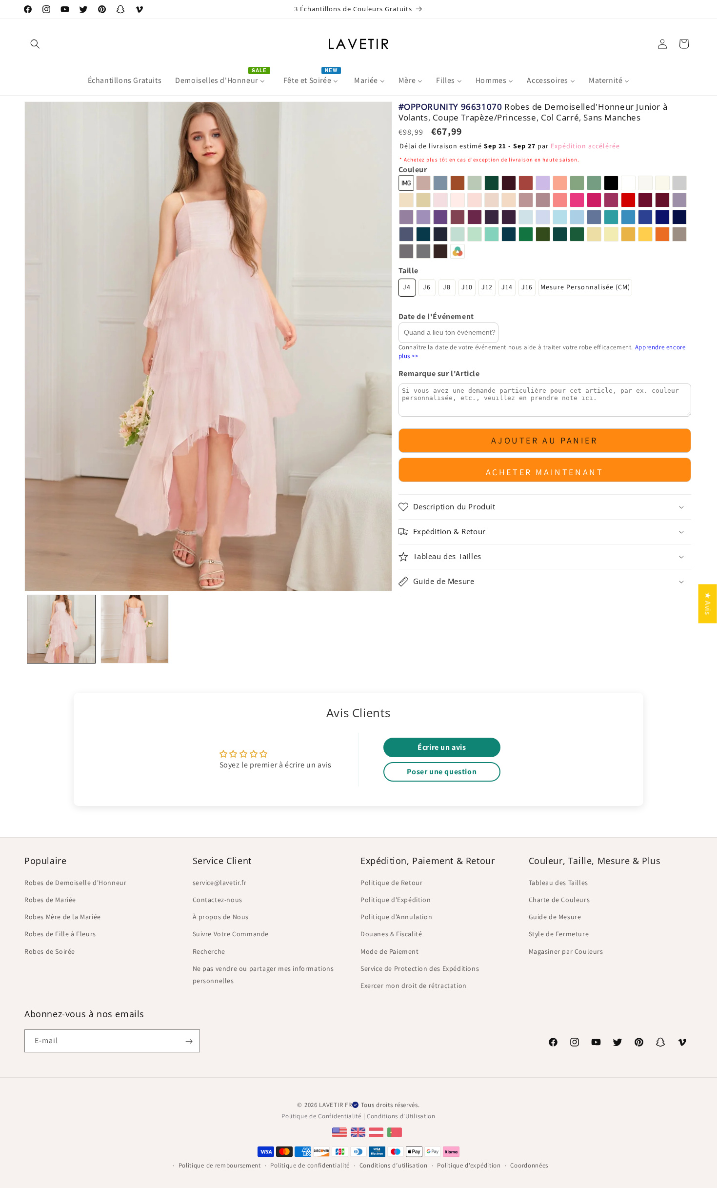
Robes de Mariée (50, 899)
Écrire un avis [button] (442, 747)
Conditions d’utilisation (393, 1165)
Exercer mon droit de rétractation (413, 985)
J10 (467, 287)
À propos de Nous (221, 916)
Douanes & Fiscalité (391, 933)
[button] (35, 44)
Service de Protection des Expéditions (419, 968)
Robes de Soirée (49, 950)
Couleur (412, 169)
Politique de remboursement (220, 1165)
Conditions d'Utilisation (401, 1115)
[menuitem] (125, 81)
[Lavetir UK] (359, 1131)
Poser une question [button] (442, 771)
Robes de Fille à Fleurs (60, 933)
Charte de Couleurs (559, 899)
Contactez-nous (217, 899)
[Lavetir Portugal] (395, 1131)
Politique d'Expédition (395, 899)
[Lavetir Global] (340, 1131)
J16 (527, 287)
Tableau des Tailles (558, 882)
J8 (447, 287)
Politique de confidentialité (310, 1165)
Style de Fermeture (559, 933)
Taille (408, 270)
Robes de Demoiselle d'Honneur (75, 882)
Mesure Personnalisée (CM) (585, 287)
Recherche (209, 950)
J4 (407, 287)
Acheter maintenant (545, 472)
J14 (507, 287)
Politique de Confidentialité (321, 1115)
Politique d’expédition (468, 1165)
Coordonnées (529, 1165)
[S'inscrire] (188, 1041)
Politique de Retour (391, 882)
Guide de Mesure (555, 916)
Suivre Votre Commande (231, 933)
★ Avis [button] (708, 603)
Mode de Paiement (389, 950)
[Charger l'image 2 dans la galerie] (134, 629)
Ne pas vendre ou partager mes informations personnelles (263, 974)
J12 (487, 287)
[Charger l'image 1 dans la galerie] (61, 629)
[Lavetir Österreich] (377, 1131)
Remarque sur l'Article (439, 374)
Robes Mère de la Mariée (62, 916)
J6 (427, 287)
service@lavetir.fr (220, 882)
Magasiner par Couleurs (566, 950)
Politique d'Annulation (396, 916)
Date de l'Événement (436, 317)
